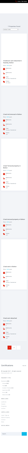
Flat (3, 385)
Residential (4, 381)
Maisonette (5, 394)
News (2, 422)
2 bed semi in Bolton (9, 266)
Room (4, 392)
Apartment (5, 390)
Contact (3, 408)
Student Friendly (6, 388)
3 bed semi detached (10, 318)
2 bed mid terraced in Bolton (12, 114)
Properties (4, 406)
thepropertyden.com (6, 373)
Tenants (3, 404)
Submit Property (5, 417)
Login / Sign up (5, 415)
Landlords (3, 402)
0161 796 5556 (22, 1)
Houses (4, 383)
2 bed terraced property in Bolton (14, 219)
